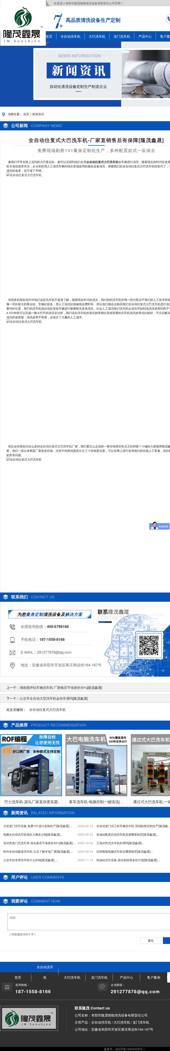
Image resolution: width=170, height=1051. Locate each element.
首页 (26, 114)
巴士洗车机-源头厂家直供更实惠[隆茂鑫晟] (31, 803)
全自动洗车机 (70, 36)
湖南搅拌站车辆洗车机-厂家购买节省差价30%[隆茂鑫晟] (61, 687)
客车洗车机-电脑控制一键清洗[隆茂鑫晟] (96, 803)
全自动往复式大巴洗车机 (47, 709)
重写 (151, 941)
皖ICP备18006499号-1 (130, 1049)
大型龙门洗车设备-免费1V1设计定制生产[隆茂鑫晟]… (37, 826)
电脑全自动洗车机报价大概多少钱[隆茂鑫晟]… (33, 834)
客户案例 (153, 977)
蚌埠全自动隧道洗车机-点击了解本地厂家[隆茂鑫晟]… (38, 851)
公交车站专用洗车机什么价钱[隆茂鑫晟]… (30, 860)
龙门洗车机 (122, 36)
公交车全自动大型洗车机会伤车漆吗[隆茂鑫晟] (54, 698)
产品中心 (145, 36)
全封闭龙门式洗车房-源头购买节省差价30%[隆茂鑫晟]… (39, 843)
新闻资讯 (38, 114)
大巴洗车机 (97, 36)
